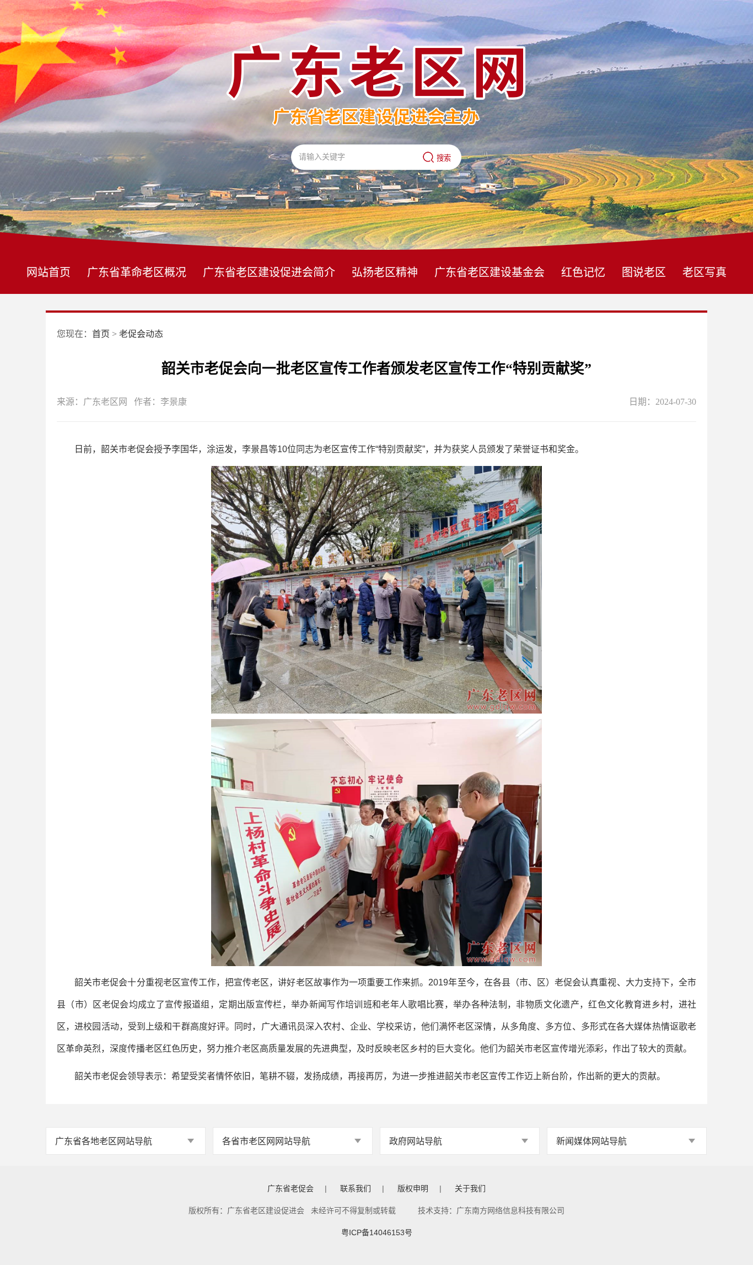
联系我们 (355, 1188)
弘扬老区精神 (385, 272)
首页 (101, 334)
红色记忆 (583, 272)
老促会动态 (141, 334)
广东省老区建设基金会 (489, 272)
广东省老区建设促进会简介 (269, 272)
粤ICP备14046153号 (376, 1232)
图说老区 (644, 272)
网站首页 (48, 272)
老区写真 (704, 272)
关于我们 (470, 1188)
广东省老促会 (290, 1188)
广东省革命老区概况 (136, 272)
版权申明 (412, 1188)
